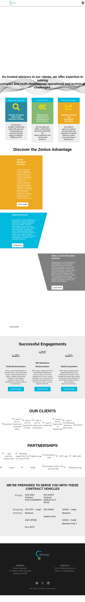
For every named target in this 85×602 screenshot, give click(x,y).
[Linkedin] (48, 583)
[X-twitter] (42, 583)
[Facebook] (36, 583)
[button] (83, 3)
